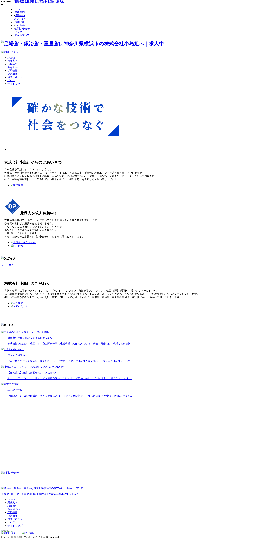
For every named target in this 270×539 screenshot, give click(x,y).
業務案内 (20, 12)
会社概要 (20, 25)
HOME (18, 9)
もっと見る (7, 265)
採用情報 (20, 22)
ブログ (18, 32)
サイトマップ (22, 35)
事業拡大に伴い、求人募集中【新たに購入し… (40, 1)
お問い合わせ (22, 28)
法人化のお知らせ (24, 1)
